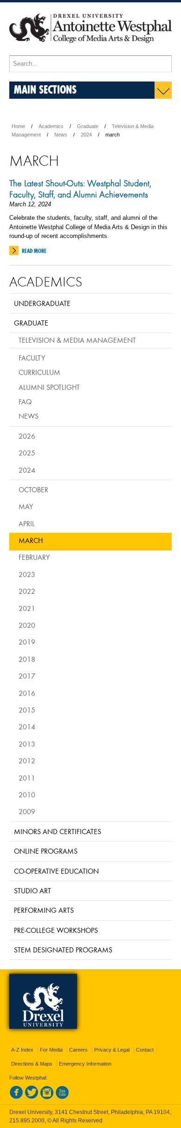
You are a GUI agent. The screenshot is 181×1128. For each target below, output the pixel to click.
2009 (27, 811)
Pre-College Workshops (56, 930)
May (26, 506)
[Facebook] (16, 1097)
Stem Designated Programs (63, 949)
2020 (27, 625)
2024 (86, 134)
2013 (27, 743)
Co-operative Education (56, 871)
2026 (27, 436)
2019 (27, 641)
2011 (27, 777)
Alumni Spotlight (49, 387)
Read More (34, 250)
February (34, 557)
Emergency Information (85, 1064)
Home (18, 126)
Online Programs (46, 851)
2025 (27, 452)
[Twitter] (32, 1097)
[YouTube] (62, 1097)
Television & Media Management (77, 340)
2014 (27, 726)
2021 (27, 608)
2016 (27, 693)
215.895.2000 (27, 1120)
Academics (51, 126)
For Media (51, 1050)
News (60, 134)
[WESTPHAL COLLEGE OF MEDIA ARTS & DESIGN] (90, 51)
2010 (27, 794)
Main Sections (45, 89)
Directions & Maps (31, 1064)
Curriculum (39, 372)
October (33, 489)
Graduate (87, 126)
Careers (78, 1050)
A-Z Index (22, 1050)
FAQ (25, 401)
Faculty (32, 357)
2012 (27, 760)
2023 (27, 574)
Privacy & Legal (111, 1050)
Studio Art (32, 890)
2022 (27, 591)
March (31, 540)
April (27, 523)
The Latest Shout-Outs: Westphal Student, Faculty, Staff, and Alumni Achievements (80, 188)
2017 (27, 675)
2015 (27, 709)
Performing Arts (44, 910)
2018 (27, 659)
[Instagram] (47, 1097)
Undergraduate (42, 303)
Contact (145, 1050)
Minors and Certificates (57, 831)
